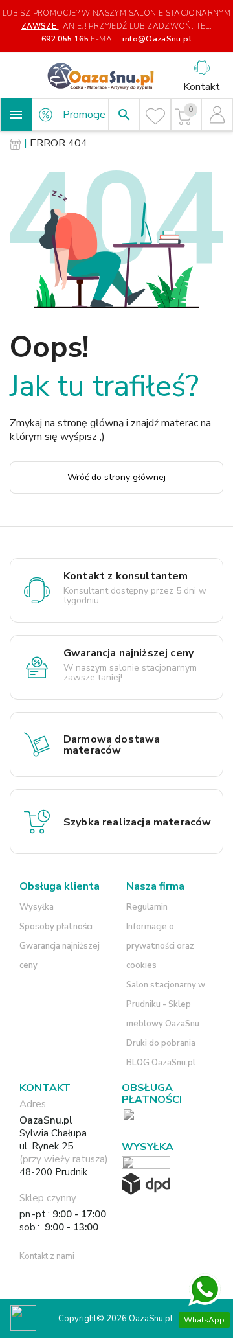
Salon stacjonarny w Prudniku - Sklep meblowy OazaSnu (165, 1004)
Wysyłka (36, 907)
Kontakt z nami (46, 1256)
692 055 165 (65, 39)
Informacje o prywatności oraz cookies (160, 946)
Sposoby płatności (56, 926)
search (124, 114)
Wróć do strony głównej (116, 477)
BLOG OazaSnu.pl (160, 1062)
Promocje (84, 115)
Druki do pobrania (160, 1043)
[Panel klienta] (217, 114)
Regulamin (147, 907)
